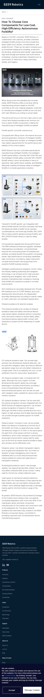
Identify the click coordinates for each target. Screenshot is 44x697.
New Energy (5, 615)
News (4, 12)
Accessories (5, 597)
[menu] (38, 4)
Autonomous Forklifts (8, 582)
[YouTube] (7, 565)
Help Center (5, 632)
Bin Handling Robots (8, 590)
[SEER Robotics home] (22, 543)
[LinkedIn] (3, 565)
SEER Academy (6, 636)
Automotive (5, 607)
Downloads (5, 628)
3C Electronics (6, 611)
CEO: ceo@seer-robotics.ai (10, 559)
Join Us (4, 649)
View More (5, 618)
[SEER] (14, 4)
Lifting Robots (6, 586)
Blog (3, 653)
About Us (5, 645)
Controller (5, 574)
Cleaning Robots (7, 594)
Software (5, 578)
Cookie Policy (10, 675)
